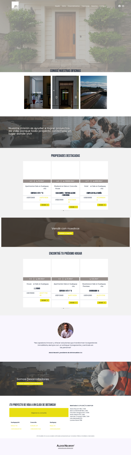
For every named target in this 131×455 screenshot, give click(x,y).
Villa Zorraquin (65, 193)
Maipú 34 (52, 425)
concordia (93, 93)
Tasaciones (85, 6)
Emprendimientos (74, 6)
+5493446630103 (16, 429)
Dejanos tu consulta (38, 413)
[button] (24, 185)
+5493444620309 (55, 429)
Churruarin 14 (37, 291)
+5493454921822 (35, 429)
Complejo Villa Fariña (36, 193)
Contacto (103, 6)
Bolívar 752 (14, 425)
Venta (64, 6)
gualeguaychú (37, 93)
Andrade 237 (34, 425)
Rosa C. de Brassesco (94, 193)
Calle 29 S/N (65, 291)
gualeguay (65, 93)
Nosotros (94, 6)
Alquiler (57, 6)
